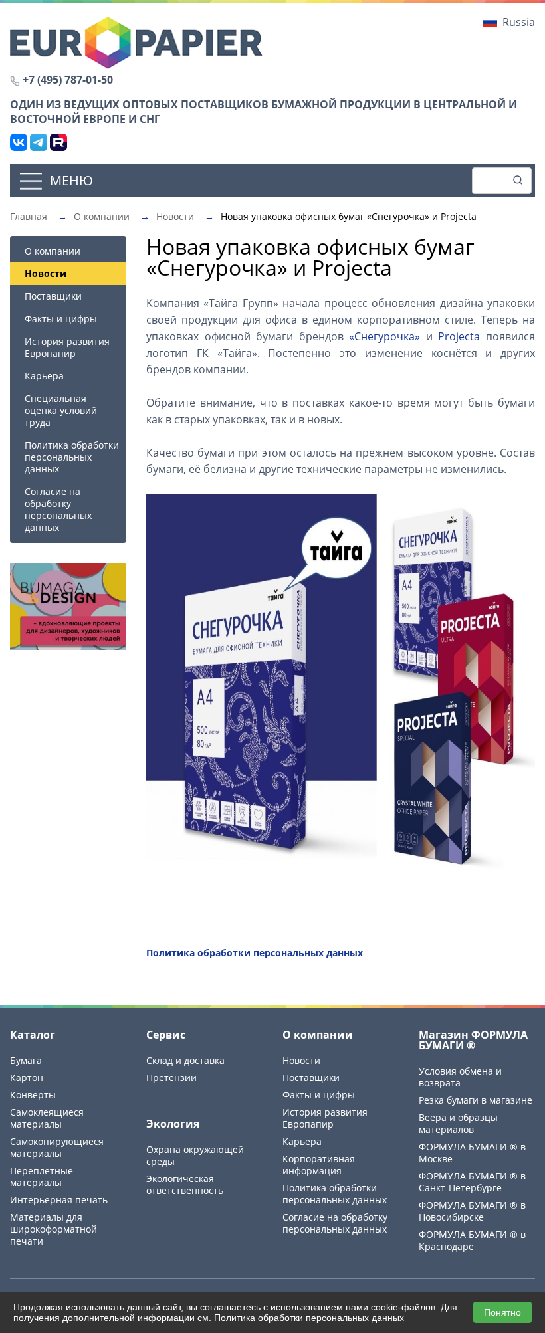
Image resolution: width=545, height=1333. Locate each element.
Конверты (33, 1094)
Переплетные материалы (41, 1176)
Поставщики (53, 296)
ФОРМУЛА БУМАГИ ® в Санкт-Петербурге (472, 1182)
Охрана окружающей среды (195, 1155)
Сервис (165, 1034)
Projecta (459, 336)
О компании (52, 251)
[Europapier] (136, 42)
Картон (26, 1077)
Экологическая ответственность (184, 1184)
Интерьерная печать (59, 1199)
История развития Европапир (67, 347)
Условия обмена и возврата (460, 1077)
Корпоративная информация (318, 1164)
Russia (518, 22)
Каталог (32, 1034)
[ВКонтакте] (18, 142)
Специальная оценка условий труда (61, 410)
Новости (301, 1060)
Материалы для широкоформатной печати (53, 1229)
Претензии (171, 1077)
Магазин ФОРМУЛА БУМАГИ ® (473, 1040)
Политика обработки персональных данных (72, 457)
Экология (172, 1123)
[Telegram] (38, 142)
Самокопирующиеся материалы (57, 1147)
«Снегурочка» (384, 336)
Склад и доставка (185, 1060)
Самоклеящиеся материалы (47, 1118)
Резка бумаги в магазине (475, 1100)
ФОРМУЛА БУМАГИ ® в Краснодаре (472, 1240)
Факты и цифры (61, 318)
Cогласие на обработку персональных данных (58, 509)
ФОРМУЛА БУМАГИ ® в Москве (472, 1152)
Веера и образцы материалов (458, 1123)
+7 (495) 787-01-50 (68, 79)
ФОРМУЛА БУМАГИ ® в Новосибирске (472, 1211)
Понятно (502, 1312)
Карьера (44, 375)
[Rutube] (58, 142)
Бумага (26, 1060)
